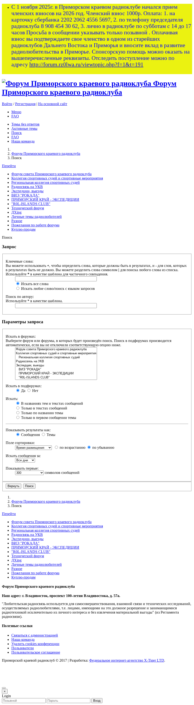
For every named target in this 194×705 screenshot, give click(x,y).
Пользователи (22, 648)
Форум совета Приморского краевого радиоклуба (51, 174)
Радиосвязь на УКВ (27, 187)
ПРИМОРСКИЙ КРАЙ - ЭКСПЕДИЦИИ (45, 200)
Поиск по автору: (20, 297)
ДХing (16, 212)
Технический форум (27, 208)
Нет (34, 391)
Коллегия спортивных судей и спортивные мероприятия (57, 178)
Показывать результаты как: (28, 430)
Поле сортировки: (20, 443)
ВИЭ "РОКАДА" (25, 195)
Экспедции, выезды (27, 191)
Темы (50, 435)
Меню (16, 112)
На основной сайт (52, 104)
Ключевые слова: (19, 261)
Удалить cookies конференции (35, 644)
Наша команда (23, 141)
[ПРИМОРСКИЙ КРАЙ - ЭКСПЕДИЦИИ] (56, 374)
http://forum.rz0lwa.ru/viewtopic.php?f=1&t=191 (86, 64)
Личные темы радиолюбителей (36, 217)
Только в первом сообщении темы (48, 418)
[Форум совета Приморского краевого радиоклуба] (56, 349)
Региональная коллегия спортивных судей (45, 182)
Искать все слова (34, 284)
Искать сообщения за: (23, 456)
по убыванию (102, 447)
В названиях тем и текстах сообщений (51, 403)
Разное (16, 221)
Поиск (16, 133)
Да (22, 391)
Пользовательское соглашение (35, 652)
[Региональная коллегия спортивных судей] (56, 357)
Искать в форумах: (21, 336)
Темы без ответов (25, 124)
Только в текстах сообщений (43, 408)
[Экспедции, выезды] (56, 366)
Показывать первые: (22, 468)
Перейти (9, 166)
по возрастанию (72, 447)
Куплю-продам (23, 229)
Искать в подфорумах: (24, 386)
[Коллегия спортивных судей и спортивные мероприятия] (56, 353)
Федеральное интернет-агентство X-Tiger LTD (126, 660)
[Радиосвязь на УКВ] (56, 361)
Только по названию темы (41, 413)
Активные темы (24, 128)
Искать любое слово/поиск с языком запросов (57, 289)
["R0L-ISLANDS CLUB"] (56, 378)
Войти (7, 104)
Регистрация (25, 104)
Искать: (12, 399)
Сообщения (30, 435)
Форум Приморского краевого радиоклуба (89, 87)
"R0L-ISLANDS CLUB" (30, 204)
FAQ (15, 116)
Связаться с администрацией (34, 635)
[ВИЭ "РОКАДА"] (56, 370)
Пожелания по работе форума (35, 225)
